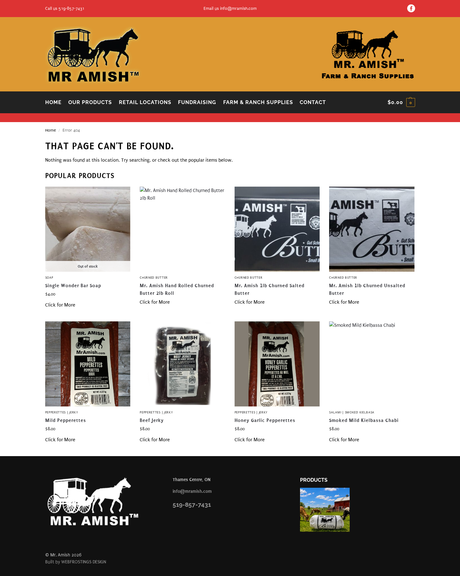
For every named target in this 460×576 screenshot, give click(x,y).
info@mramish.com (238, 8)
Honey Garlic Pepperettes (265, 420)
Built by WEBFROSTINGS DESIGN (75, 562)
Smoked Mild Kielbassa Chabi (364, 420)
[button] (401, 102)
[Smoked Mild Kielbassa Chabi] (371, 364)
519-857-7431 (192, 504)
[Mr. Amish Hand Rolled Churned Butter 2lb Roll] (182, 229)
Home (50, 130)
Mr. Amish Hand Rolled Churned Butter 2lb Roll (177, 289)
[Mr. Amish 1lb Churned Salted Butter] (277, 229)
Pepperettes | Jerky (61, 412)
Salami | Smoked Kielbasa (351, 412)
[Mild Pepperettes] (88, 364)
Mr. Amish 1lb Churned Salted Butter (269, 289)
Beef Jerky (152, 420)
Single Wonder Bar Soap (73, 285)
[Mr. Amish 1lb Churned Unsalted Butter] (371, 229)
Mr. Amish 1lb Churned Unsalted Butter (367, 289)
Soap (49, 278)
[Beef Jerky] (182, 364)
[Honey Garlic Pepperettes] (277, 364)
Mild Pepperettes (65, 420)
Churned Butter (154, 278)
